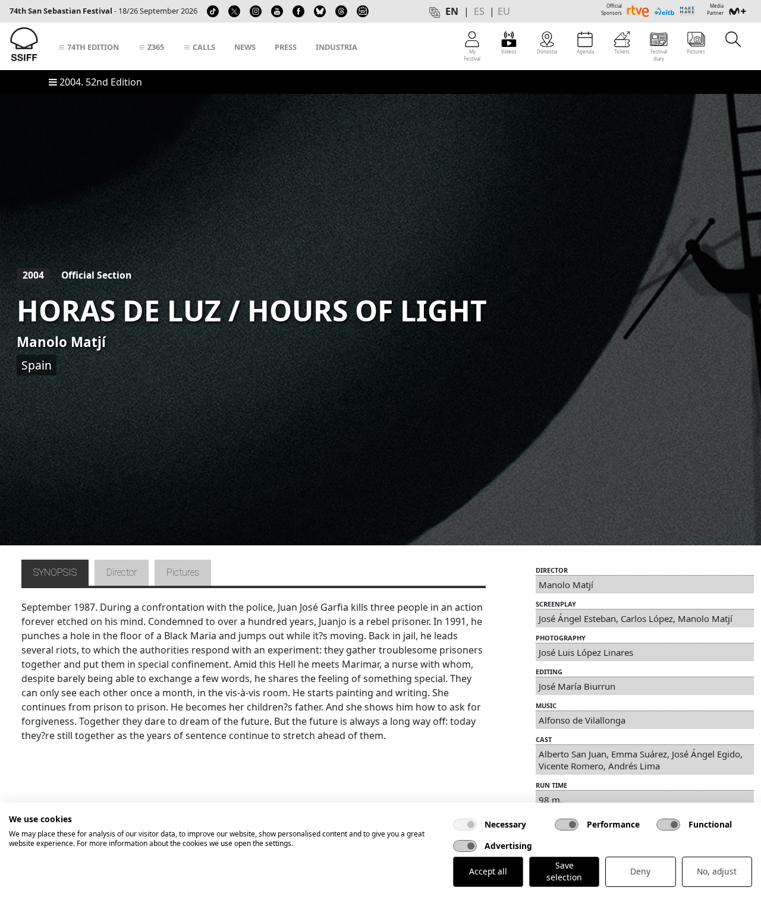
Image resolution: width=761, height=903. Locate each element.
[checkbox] (465, 825)
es (479, 11)
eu (504, 11)
